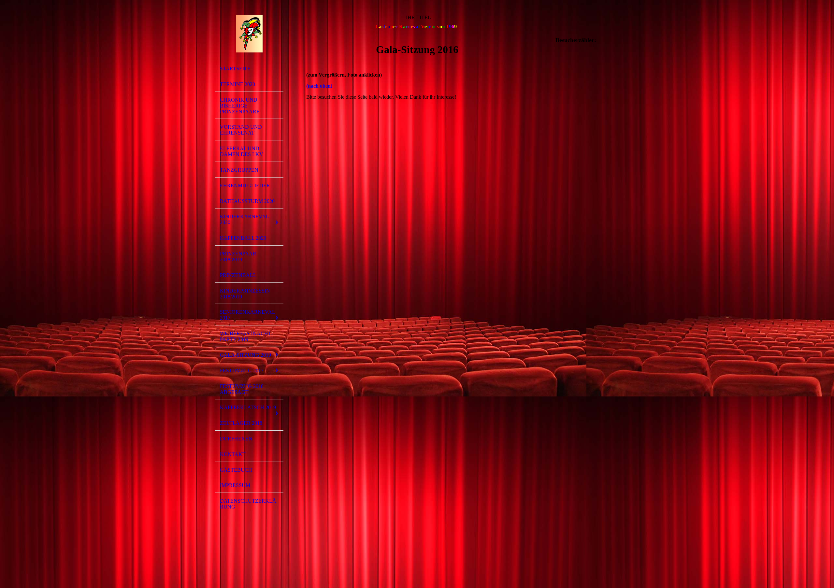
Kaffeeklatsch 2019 (248, 407)
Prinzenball (238, 275)
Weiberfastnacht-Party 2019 (246, 336)
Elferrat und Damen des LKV (241, 151)
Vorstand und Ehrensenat (241, 130)
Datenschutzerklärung (248, 503)
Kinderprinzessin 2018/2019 (245, 293)
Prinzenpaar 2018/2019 (238, 256)
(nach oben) (319, 86)
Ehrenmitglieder (245, 185)
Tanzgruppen (239, 170)
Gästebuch (236, 470)
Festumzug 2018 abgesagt (242, 389)
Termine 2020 (237, 84)
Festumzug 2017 (242, 370)
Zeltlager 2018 (241, 423)
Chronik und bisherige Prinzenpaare (240, 105)
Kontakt (233, 454)
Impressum (235, 485)
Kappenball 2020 (243, 238)
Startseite (235, 68)
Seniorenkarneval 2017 (247, 315)
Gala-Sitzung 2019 (245, 355)
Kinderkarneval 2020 (244, 219)
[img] (249, 33)
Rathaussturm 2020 (247, 201)
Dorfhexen (236, 438)
